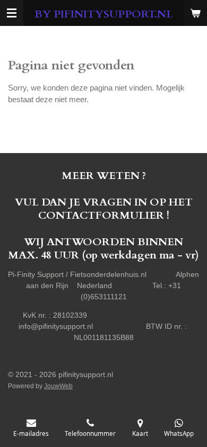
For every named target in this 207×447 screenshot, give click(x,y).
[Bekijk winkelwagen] (195, 13)
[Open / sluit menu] (11, 13)
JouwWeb (58, 385)
